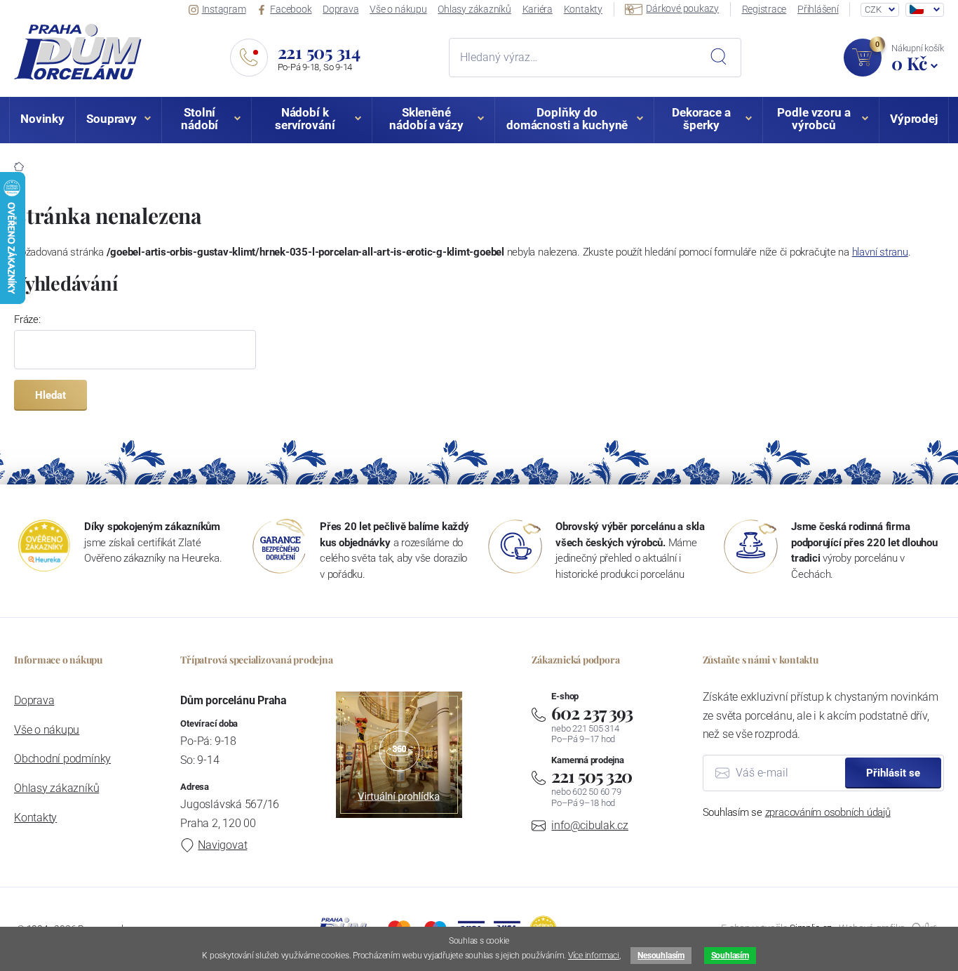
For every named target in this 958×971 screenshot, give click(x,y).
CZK (873, 9)
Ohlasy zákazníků (474, 9)
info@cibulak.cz (589, 825)
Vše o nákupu (398, 9)
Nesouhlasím (660, 955)
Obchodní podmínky (62, 758)
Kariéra (537, 9)
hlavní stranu (880, 252)
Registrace (764, 9)
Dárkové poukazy (682, 8)
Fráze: (27, 319)
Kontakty (583, 9)
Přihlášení (818, 9)
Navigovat (222, 845)
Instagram (224, 9)
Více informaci (593, 955)
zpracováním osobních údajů (828, 812)
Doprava (340, 9)
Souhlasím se (797, 812)
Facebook (290, 9)
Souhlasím (730, 955)
